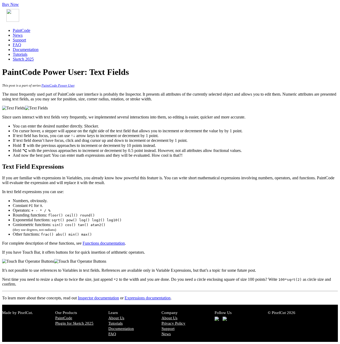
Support (19, 40)
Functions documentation (104, 243)
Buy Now (10, 4)
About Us (116, 318)
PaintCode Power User (57, 85)
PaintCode (21, 30)
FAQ (17, 45)
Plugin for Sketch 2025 (74, 323)
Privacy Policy (173, 323)
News (18, 35)
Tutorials (20, 54)
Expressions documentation (148, 298)
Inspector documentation (98, 298)
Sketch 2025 (23, 59)
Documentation (26, 49)
